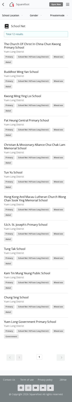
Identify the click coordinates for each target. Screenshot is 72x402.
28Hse (63, 379)
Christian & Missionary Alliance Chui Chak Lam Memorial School (34, 146)
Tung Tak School (14, 249)
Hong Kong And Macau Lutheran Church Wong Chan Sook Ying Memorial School (35, 198)
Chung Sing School (16, 297)
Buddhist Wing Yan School (21, 72)
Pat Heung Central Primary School (26, 120)
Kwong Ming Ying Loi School (22, 96)
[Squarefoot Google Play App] (43, 388)
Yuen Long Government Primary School (30, 322)
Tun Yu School (13, 172)
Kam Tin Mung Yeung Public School (27, 273)
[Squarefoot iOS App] (50, 388)
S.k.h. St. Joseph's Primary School (25, 225)
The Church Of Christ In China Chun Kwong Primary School (32, 45)
